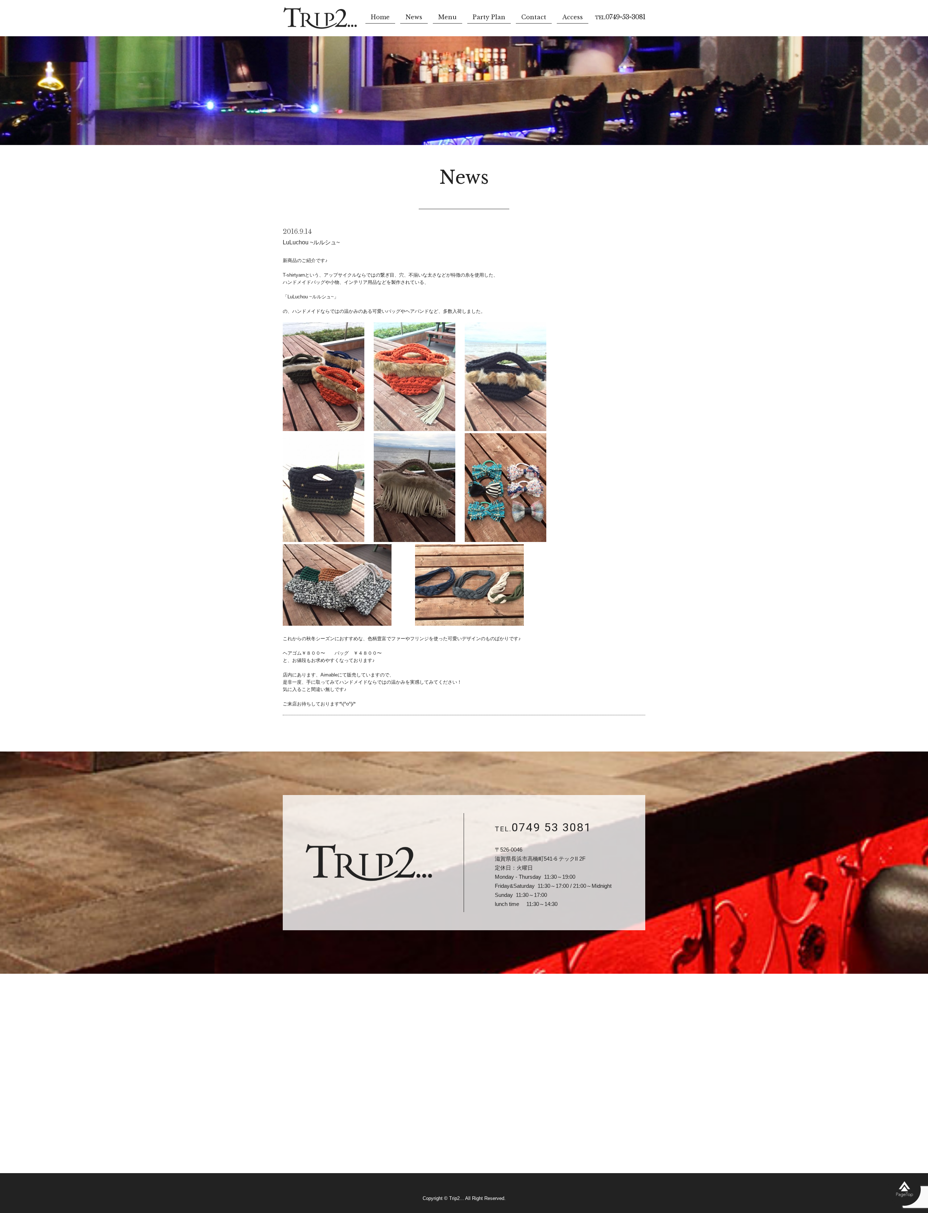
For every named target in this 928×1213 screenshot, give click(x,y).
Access (572, 17)
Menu (447, 17)
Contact (533, 17)
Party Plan (489, 17)
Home (380, 17)
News (414, 17)
